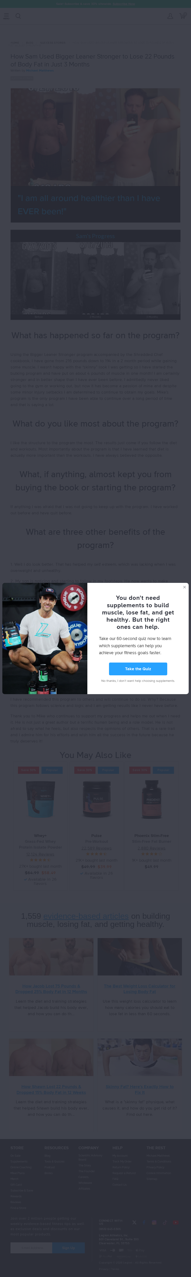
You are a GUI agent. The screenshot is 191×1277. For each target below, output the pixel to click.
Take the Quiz (138, 669)
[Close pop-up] (185, 587)
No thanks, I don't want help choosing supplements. (138, 681)
